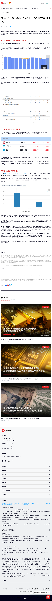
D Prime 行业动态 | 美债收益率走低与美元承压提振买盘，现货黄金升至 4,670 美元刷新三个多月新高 (22, 379)
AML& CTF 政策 (13, 589)
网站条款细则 (23, 591)
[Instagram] (8, 285)
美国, (11, 26)
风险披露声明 (35, 589)
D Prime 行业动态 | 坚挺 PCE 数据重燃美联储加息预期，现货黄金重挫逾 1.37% (17, 339)
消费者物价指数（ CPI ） (9, 174)
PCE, (9, 26)
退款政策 (27, 589)
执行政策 (21, 589)
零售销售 (17, 174)
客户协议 (5, 589)
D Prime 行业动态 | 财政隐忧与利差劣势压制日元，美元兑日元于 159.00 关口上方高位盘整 (20, 418)
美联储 (14, 26)
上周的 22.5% (42, 180)
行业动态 (8, 12)
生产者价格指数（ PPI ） (25, 174)
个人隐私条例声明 (45, 589)
